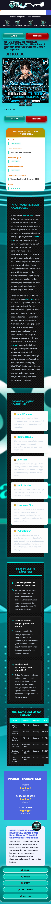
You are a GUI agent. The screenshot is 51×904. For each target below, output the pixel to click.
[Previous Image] (4, 81)
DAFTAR (37, 36)
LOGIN (14, 36)
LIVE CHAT (27, 897)
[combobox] (23, 12)
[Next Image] (47, 81)
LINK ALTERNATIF (27, 890)
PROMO (27, 870)
